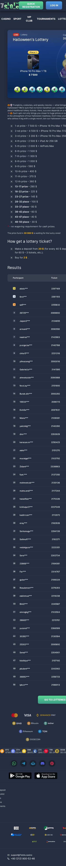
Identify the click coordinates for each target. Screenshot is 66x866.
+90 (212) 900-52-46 (23, 858)
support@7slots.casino (21, 855)
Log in (54, 5)
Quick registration (31, 5)
